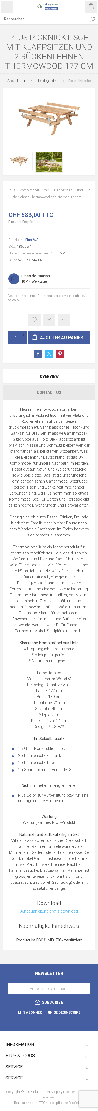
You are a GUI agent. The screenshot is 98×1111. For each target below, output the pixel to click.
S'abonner (32, 1012)
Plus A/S (32, 240)
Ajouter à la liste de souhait (34, 320)
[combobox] (43, 19)
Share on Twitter (49, 354)
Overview (49, 376)
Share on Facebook (38, 354)
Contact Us (49, 392)
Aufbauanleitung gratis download (49, 911)
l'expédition (31, 222)
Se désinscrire (67, 1012)
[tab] (49, 376)
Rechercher (92, 19)
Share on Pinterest (60, 354)
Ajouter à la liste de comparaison (49, 320)
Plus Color (27, 795)
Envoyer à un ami (64, 320)
